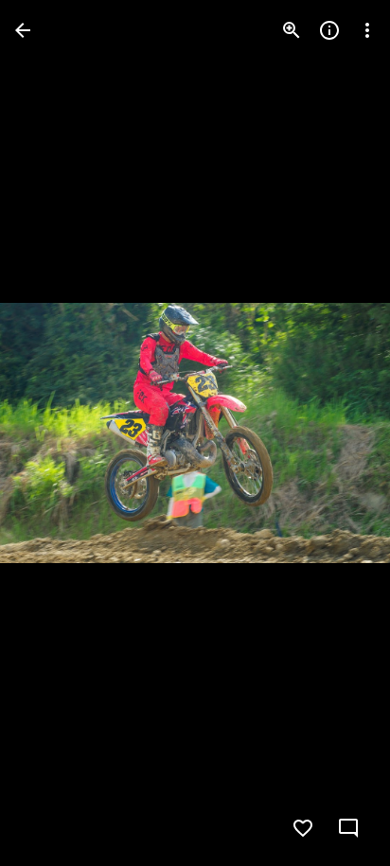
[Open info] (329, 30)
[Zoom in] (291, 30)
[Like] (303, 828)
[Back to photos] (22, 30)
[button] (53, 433)
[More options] (367, 30)
